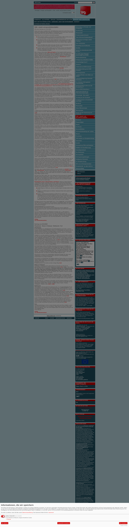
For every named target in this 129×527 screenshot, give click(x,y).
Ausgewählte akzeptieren (64, 523)
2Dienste (8, 519)
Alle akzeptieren (123, 523)
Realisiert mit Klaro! (123, 525)
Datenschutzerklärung (27, 512)
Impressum (51, 512)
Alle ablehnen (4, 523)
